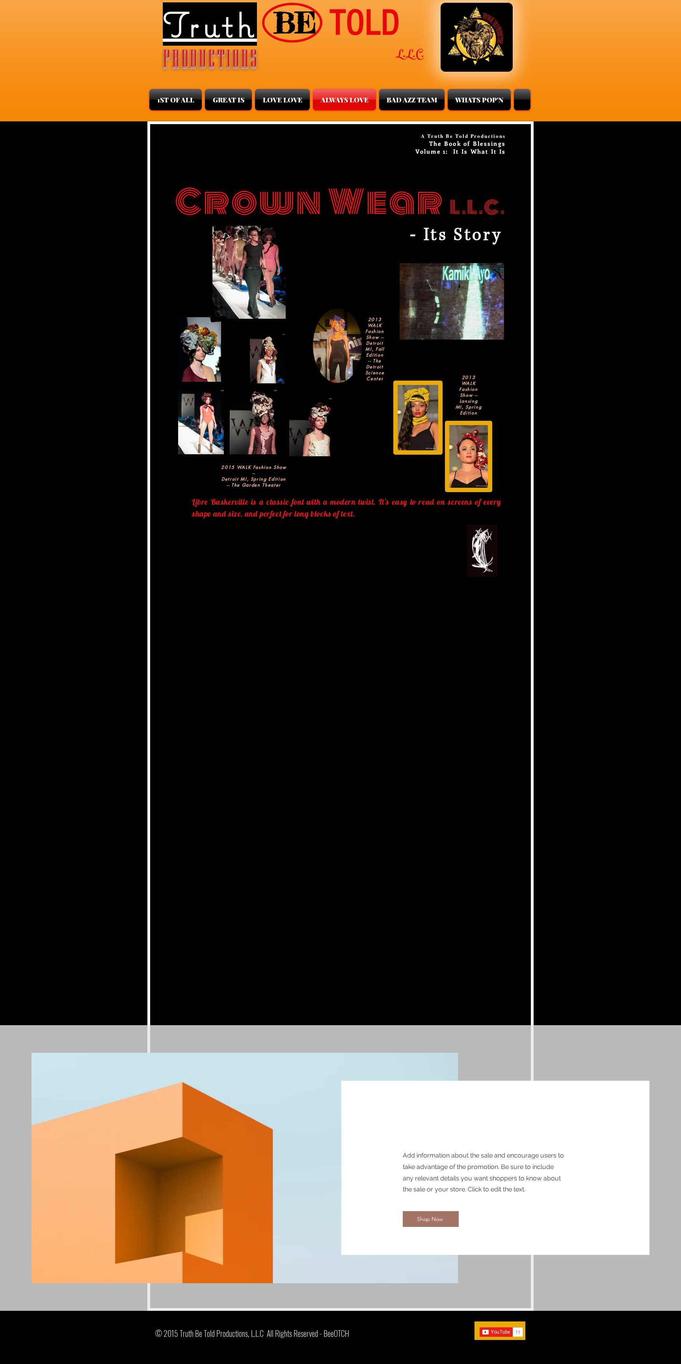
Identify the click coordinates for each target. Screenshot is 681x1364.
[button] (210, 24)
